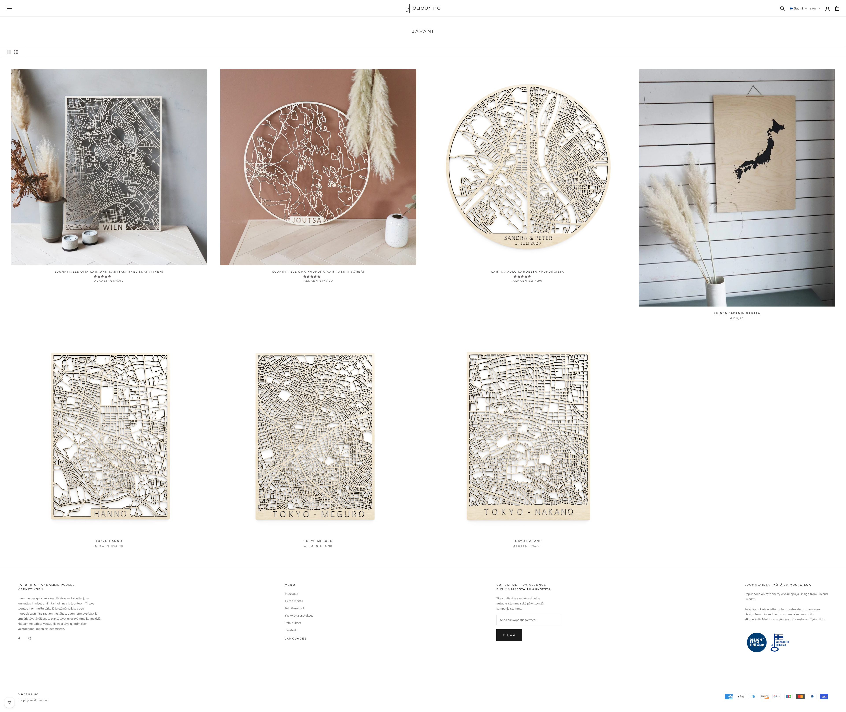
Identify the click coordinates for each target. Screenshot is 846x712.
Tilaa (509, 635)
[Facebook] (19, 638)
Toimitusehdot (294, 608)
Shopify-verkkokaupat (33, 700)
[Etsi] (782, 8)
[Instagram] (29, 638)
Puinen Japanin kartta (737, 313)
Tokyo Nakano (527, 541)
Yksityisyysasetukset (299, 615)
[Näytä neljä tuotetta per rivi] (16, 52)
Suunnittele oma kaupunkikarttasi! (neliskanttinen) (109, 271)
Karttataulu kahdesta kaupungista (527, 271)
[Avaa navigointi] (9, 8)
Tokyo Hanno (109, 541)
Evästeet (290, 630)
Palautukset (293, 623)
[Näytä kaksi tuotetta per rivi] (9, 52)
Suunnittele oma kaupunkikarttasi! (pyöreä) (318, 271)
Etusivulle (291, 594)
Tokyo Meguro (318, 541)
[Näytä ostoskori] (837, 8)
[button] (798, 8)
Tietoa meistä (294, 601)
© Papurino (28, 694)
